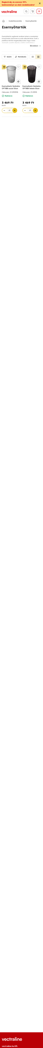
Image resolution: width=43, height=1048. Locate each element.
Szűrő (9, 57)
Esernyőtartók (31, 21)
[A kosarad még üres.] (32, 11)
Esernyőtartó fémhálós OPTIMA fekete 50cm (31, 87)
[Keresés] (26, 11)
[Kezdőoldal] (3, 21)
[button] (33, 56)
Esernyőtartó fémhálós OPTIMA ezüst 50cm (11, 87)
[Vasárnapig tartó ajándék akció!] (4, 67)
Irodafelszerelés (15, 21)
